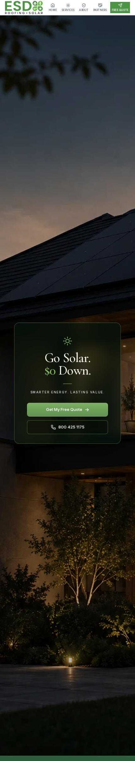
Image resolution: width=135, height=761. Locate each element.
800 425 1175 (71, 426)
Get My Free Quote (67, 409)
